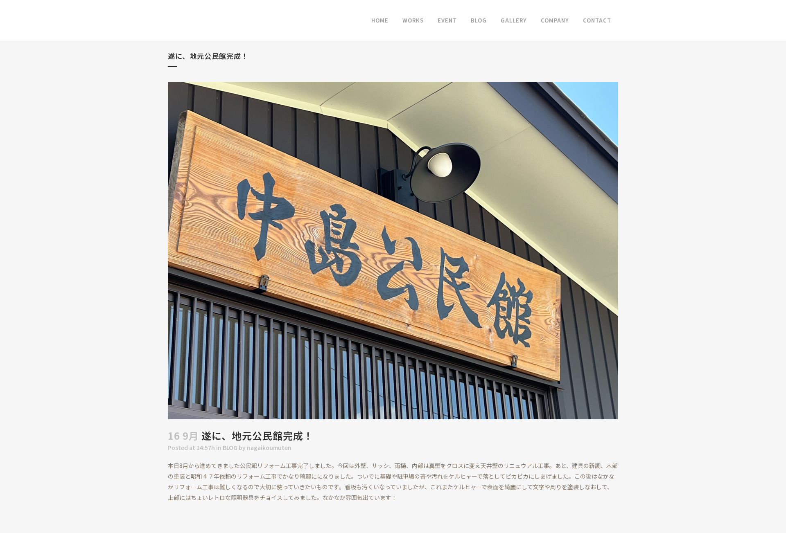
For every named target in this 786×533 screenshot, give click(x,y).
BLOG (230, 447)
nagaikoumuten (269, 447)
